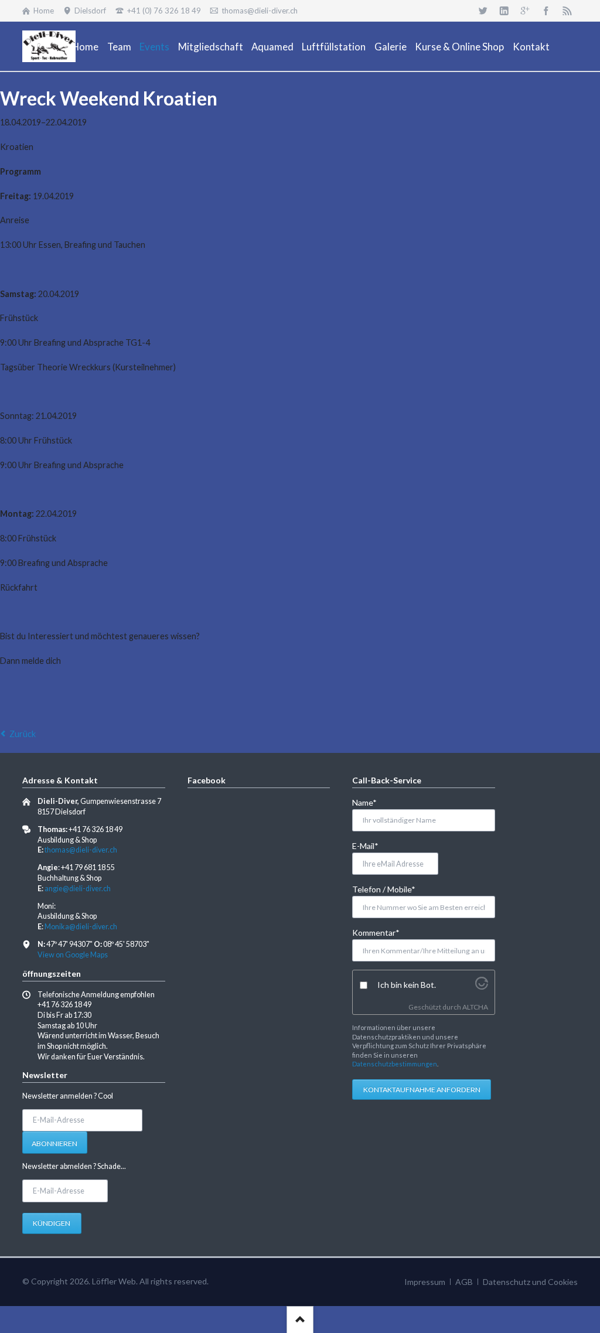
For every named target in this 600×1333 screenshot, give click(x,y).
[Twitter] (482, 10)
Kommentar (376, 932)
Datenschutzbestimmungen (394, 1064)
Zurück (22, 734)
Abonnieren (54, 1143)
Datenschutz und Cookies (530, 1282)
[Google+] (525, 10)
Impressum (424, 1282)
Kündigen (51, 1223)
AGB (464, 1282)
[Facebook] (546, 10)
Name (371, 802)
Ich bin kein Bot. (406, 985)
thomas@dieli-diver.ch (81, 850)
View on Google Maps (73, 954)
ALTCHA (475, 1007)
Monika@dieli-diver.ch (81, 926)
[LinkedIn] (503, 10)
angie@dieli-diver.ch (78, 888)
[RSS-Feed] (567, 10)
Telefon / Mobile (383, 889)
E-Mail (371, 845)
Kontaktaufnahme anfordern (421, 1089)
